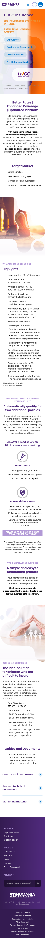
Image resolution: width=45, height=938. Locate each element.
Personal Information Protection (22, 925)
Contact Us (9, 852)
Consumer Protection (22, 916)
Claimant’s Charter (22, 913)
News (6, 859)
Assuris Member (22, 934)
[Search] (38, 883)
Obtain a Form (11, 840)
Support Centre (11, 832)
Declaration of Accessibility (22, 919)
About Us (8, 856)
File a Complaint (12, 867)
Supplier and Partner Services (22, 931)
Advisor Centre (19, 86)
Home (8, 86)
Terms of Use (22, 928)
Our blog (8, 836)
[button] (34, 4)
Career (7, 863)
